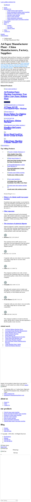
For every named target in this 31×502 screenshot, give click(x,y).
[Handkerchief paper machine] (14, 125)
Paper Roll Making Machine (16, 66)
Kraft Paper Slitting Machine (12, 121)
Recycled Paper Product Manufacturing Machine (15, 342)
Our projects (7, 21)
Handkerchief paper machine (12, 128)
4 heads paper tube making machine (17, 189)
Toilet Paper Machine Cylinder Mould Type (13, 141)
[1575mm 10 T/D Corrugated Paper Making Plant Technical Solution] (14, 105)
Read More (7, 102)
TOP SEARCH (8, 441)
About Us (6, 22)
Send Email (4, 447)
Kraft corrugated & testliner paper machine (18, 12)
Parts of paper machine (13, 16)
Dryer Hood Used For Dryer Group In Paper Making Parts (13, 135)
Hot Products (7, 436)
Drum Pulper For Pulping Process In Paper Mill (15, 114)
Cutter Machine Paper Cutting (13, 344)
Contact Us (7, 31)
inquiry (26, 385)
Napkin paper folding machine (15, 174)
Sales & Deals (11, 28)
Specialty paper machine (13, 15)
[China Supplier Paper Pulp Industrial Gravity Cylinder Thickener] (16, 152)
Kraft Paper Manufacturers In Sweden (15, 336)
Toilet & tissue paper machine (15, 10)
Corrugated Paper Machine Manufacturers (16, 331)
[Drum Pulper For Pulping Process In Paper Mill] (9, 111)
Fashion (9, 25)
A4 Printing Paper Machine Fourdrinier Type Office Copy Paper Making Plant (15, 95)
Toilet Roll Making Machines (13, 345)
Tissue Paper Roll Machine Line (13, 338)
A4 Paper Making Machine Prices (14, 329)
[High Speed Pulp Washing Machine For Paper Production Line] (14, 158)
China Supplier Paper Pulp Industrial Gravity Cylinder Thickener (14, 155)
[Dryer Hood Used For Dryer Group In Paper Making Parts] (5, 132)
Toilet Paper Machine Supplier (13, 339)
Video (5, 30)
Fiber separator (9, 211)
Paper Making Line (10, 335)
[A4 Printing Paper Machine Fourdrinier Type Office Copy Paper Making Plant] (10, 89)
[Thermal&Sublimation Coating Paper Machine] (17, 166)
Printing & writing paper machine (16, 13)
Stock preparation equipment (14, 18)
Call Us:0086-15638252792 (8, 2)
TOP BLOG (7, 439)
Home (5, 7)
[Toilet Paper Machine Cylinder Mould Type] (5, 138)
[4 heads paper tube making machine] (17, 187)
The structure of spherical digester (15, 223)
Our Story (9, 27)
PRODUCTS (7, 9)
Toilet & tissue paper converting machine (18, 19)
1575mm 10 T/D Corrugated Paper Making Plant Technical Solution (15, 108)
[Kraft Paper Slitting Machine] (9, 118)
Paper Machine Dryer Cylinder (13, 332)
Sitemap (6, 438)
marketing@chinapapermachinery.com (14, 395)
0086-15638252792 (9, 393)
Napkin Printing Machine (11, 334)
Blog (5, 24)
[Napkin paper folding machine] (15, 172)
